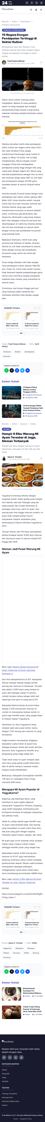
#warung (36, 953)
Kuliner (33, 424)
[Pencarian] (31, 9)
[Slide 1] (21, 333)
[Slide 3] (24, 333)
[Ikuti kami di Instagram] (36, 3)
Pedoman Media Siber (10, 1101)
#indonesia (19, 948)
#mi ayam (16, 953)
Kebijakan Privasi (26, 1119)
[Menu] (41, 9)
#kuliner (18, 352)
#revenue (6, 356)
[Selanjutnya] (39, 308)
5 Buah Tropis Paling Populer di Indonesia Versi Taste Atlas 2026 (32, 1009)
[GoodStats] (9, 10)
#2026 (26, 953)
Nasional (23, 424)
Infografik (5, 1074)
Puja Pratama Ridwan (17, 344)
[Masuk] (36, 9)
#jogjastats (7, 948)
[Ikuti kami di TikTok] (41, 3)
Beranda (5, 21)
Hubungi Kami (7, 1097)
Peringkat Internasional (11, 25)
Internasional (25, 21)
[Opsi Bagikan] (41, 62)
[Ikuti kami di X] (31, 3)
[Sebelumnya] (35, 308)
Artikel (14, 21)
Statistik (5, 1081)
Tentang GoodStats (9, 1094)
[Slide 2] (23, 333)
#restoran (6, 957)
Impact (4, 1105)
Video (4, 1077)
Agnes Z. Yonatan (15, 943)
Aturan (16, 1119)
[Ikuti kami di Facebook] (27, 3)
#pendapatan (29, 352)
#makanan (7, 352)
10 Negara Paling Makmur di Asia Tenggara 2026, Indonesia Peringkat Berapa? (31, 391)
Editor (34, 943)
